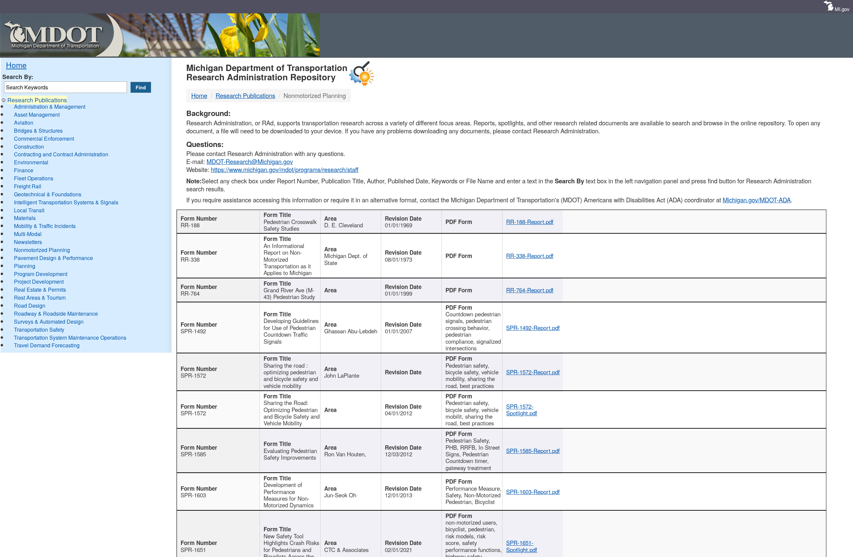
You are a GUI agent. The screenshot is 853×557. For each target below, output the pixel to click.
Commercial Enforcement (44, 138)
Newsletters (28, 242)
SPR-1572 (193, 375)
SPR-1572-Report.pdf (533, 372)
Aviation (23, 122)
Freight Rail (27, 186)
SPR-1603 (193, 495)
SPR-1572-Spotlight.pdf (521, 409)
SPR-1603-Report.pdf (533, 492)
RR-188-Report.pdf (529, 222)
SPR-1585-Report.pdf (533, 451)
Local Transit (29, 210)
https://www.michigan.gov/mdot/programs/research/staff (285, 169)
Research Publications (37, 100)
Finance (23, 170)
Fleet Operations (33, 178)
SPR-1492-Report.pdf (533, 328)
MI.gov (842, 8)
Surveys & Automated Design (49, 321)
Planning (24, 266)
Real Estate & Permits (40, 289)
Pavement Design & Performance (53, 258)
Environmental (31, 162)
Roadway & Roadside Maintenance (56, 313)
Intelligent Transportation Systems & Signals (66, 202)
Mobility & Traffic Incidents (45, 226)
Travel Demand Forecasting (47, 345)
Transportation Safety (39, 329)
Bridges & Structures (38, 130)
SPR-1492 (193, 331)
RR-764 (190, 293)
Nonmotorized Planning (42, 250)
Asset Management (37, 114)
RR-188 (190, 225)
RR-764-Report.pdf (529, 290)
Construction (29, 146)
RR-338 (190, 259)
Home (16, 64)
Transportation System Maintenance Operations (70, 337)
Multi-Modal (28, 234)
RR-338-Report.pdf (529, 256)
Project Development (39, 281)
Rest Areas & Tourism (40, 297)
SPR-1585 (193, 454)
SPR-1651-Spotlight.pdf (521, 546)
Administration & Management (49, 106)
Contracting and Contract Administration (61, 154)
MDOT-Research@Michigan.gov (250, 161)
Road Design (29, 305)
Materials (25, 218)
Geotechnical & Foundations (47, 194)
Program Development (40, 274)
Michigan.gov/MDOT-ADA (757, 199)
